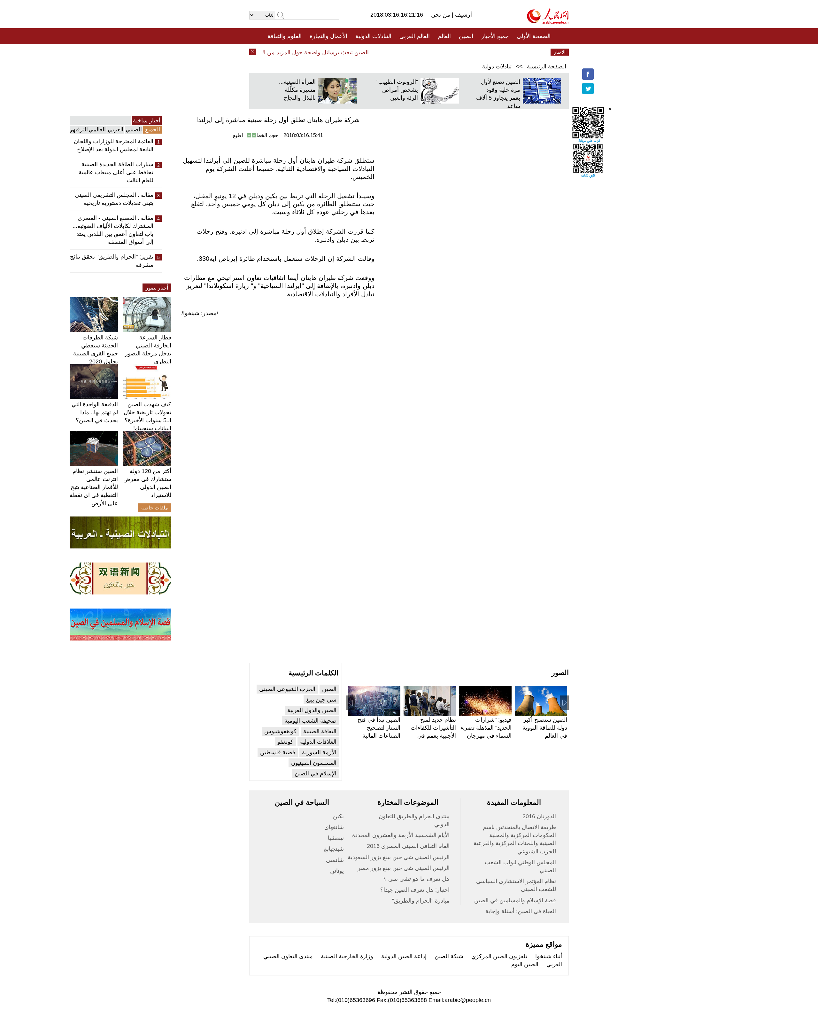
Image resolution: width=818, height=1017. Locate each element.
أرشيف (462, 15)
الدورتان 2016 (539, 816)
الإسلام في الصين (315, 773)
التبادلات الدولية (373, 36)
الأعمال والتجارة (328, 36)
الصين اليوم (524, 964)
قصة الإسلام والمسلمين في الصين (515, 900)
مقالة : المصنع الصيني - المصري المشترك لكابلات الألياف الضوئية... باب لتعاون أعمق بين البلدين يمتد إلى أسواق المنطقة (113, 230)
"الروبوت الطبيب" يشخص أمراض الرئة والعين (397, 90)
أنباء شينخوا (548, 956)
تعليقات (404, 52)
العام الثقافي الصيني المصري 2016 (408, 846)
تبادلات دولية (497, 66)
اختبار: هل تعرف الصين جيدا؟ (415, 890)
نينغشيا (336, 838)
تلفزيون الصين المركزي (499, 956)
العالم (444, 36)
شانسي (335, 860)
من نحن (441, 15)
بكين (338, 816)
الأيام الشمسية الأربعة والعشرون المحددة (401, 835)
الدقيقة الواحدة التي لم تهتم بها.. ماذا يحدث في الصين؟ (95, 412)
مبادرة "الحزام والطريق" (421, 900)
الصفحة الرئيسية (546, 66)
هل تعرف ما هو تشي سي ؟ (416, 879)
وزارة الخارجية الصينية (347, 956)
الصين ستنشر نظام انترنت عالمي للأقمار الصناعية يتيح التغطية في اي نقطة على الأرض (94, 487)
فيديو (381, 52)
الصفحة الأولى (534, 36)
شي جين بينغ (321, 699)
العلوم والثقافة (284, 36)
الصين (466, 36)
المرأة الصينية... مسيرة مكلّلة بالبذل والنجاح (297, 90)
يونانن (337, 871)
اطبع (238, 135)
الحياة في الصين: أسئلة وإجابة (520, 911)
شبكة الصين (449, 956)
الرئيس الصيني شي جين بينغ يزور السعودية (399, 857)
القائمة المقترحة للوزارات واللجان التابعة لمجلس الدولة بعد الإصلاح (113, 145)
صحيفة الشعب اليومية (310, 721)
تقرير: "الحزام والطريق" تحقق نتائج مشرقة (111, 260)
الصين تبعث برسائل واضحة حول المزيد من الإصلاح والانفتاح (312, 52)
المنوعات (432, 52)
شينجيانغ (334, 849)
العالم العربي (414, 36)
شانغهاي (334, 827)
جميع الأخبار (495, 36)
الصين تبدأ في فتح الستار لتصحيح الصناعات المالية (379, 728)
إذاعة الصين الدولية (404, 956)
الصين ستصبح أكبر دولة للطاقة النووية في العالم (544, 728)
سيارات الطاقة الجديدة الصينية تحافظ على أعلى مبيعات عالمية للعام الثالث (116, 172)
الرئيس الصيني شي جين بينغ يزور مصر (404, 868)
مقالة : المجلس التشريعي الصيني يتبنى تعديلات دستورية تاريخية (114, 199)
